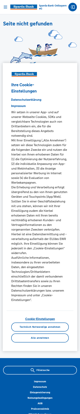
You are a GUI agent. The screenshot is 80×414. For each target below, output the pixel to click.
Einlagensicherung (40, 392)
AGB (40, 403)
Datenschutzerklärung (26, 99)
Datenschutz (40, 387)
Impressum (40, 381)
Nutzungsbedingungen (40, 398)
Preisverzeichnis (40, 408)
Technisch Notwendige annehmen (40, 327)
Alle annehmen (40, 337)
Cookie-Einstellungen (40, 319)
